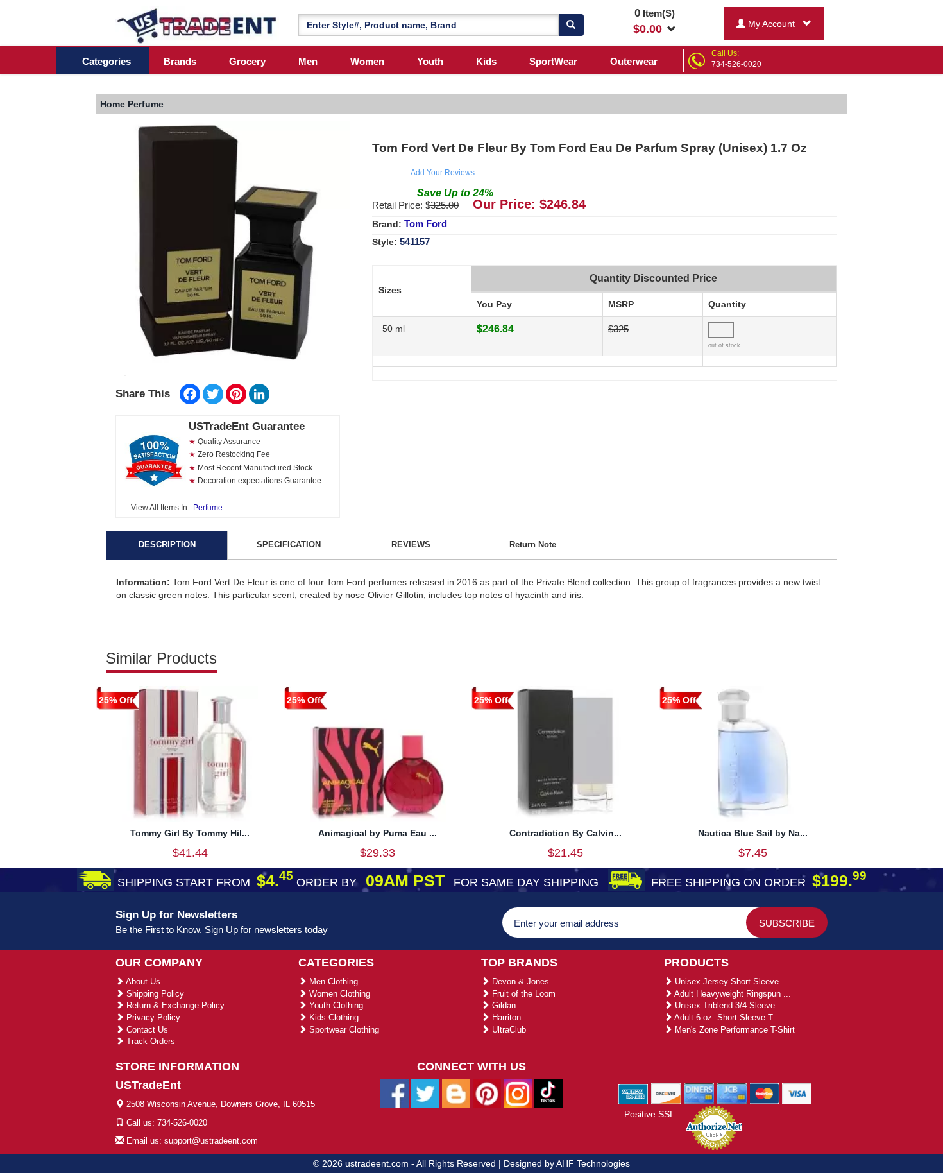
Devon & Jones (519, 981)
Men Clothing (332, 981)
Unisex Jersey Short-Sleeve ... (730, 981)
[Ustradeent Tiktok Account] (548, 1093)
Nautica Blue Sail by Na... (753, 833)
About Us (142, 981)
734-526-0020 (736, 64)
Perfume (208, 507)
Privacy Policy (152, 1017)
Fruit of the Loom (522, 994)
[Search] (571, 25)
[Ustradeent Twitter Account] (425, 1093)
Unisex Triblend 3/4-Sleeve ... (728, 1005)
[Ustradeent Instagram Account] (518, 1093)
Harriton (505, 1017)
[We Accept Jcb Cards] (732, 1093)
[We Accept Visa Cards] (797, 1093)
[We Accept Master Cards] (764, 1093)
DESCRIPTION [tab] (167, 544)
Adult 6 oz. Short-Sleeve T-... (727, 1017)
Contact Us (146, 1029)
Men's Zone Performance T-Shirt (733, 1029)
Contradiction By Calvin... (565, 833)
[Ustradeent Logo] (197, 25)
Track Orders (149, 1041)
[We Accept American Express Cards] (633, 1093)
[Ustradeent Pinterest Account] (487, 1093)
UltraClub (507, 1029)
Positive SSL (649, 1114)
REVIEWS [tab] (410, 544)
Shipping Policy (154, 994)
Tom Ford (425, 223)
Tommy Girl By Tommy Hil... (190, 833)
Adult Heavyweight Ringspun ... (731, 994)
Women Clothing (338, 994)
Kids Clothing (333, 1017)
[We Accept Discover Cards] (666, 1093)
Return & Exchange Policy (174, 1005)
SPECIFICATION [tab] (289, 544)
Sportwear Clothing (343, 1029)
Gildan (502, 1005)
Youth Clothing (335, 1005)
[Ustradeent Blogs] (456, 1093)
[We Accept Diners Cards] (699, 1093)
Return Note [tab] (532, 544)
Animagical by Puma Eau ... (377, 833)
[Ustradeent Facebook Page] (394, 1093)
